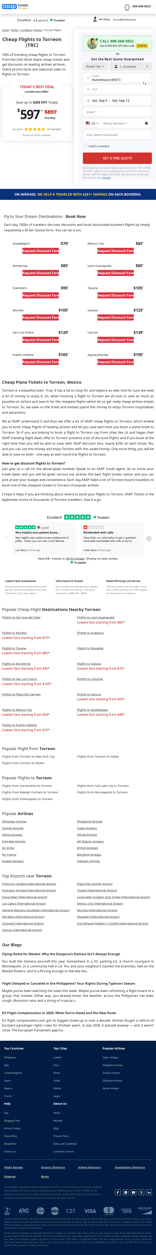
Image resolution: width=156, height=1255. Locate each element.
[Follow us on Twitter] (141, 1192)
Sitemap (10, 1176)
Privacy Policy (61, 1136)
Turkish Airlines (111, 1073)
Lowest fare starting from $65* (101, 622)
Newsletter (10, 1144)
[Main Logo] (15, 7)
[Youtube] (133, 1192)
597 (30, 114)
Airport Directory (53, 1167)
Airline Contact (12, 1128)
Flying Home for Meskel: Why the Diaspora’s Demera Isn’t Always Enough (61, 954)
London (57, 1057)
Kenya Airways (111, 1088)
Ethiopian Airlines (112, 1080)
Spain (7, 1080)
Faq (6, 1113)
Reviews (58, 1120)
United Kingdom (13, 1073)
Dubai (56, 1080)
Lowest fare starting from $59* (26, 714)
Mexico (38, 30)
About (56, 1113)
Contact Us (10, 1151)
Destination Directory (130, 1167)
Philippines (10, 1057)
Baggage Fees (12, 1120)
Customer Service (63, 1151)
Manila (57, 1088)
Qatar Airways (111, 1057)
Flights (14, 30)
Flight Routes (13, 1167)
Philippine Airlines (113, 1065)
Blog (55, 1128)
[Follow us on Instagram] (126, 1192)
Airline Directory (89, 1167)
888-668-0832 (141, 6)
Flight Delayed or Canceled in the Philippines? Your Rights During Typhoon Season (68, 983)
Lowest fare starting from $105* (27, 684)
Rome (56, 1073)
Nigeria (8, 1088)
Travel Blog (10, 1136)
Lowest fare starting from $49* (101, 714)
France (8, 1096)
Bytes (45, 1176)
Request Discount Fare (40, 251)
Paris (56, 1065)
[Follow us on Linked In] (149, 1192)
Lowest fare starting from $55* (101, 699)
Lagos (56, 1096)
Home (5, 30)
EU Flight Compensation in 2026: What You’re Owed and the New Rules (59, 1013)
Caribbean (26, 30)
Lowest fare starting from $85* (26, 653)
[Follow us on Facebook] (118, 1192)
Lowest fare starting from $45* (26, 668)
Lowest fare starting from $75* (26, 638)
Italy (6, 1065)
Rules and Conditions (65, 1144)
